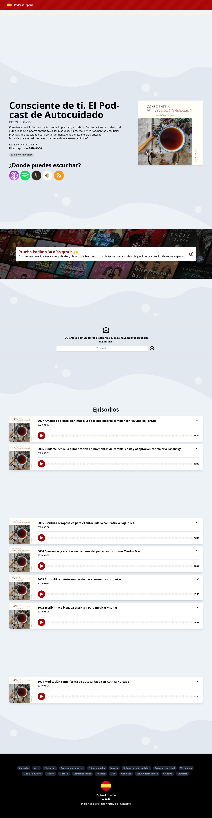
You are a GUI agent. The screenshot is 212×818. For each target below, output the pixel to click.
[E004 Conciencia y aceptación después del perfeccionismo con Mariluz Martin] (21, 559)
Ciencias (167, 773)
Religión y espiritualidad (136, 768)
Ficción (50, 773)
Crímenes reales (82, 773)
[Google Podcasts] (47, 175)
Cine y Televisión (32, 773)
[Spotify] (25, 175)
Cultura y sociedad (165, 768)
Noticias (101, 773)
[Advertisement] (106, 36)
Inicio (84, 803)
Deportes (182, 773)
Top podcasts (97, 803)
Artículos (113, 803)
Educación (49, 768)
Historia (64, 773)
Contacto (125, 803)
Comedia (24, 768)
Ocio (113, 773)
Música (114, 768)
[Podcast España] (106, 786)
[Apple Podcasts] (14, 175)
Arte (36, 768)
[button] (203, 5)
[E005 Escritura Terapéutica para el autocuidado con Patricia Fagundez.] (21, 531)
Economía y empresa (72, 768)
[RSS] (58, 175)
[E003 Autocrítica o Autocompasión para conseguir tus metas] (21, 587)
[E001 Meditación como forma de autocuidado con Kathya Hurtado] (21, 690)
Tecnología (186, 768)
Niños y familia (97, 768)
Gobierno (126, 773)
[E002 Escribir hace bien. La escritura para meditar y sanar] (21, 616)
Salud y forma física (21, 154)
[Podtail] (36, 175)
